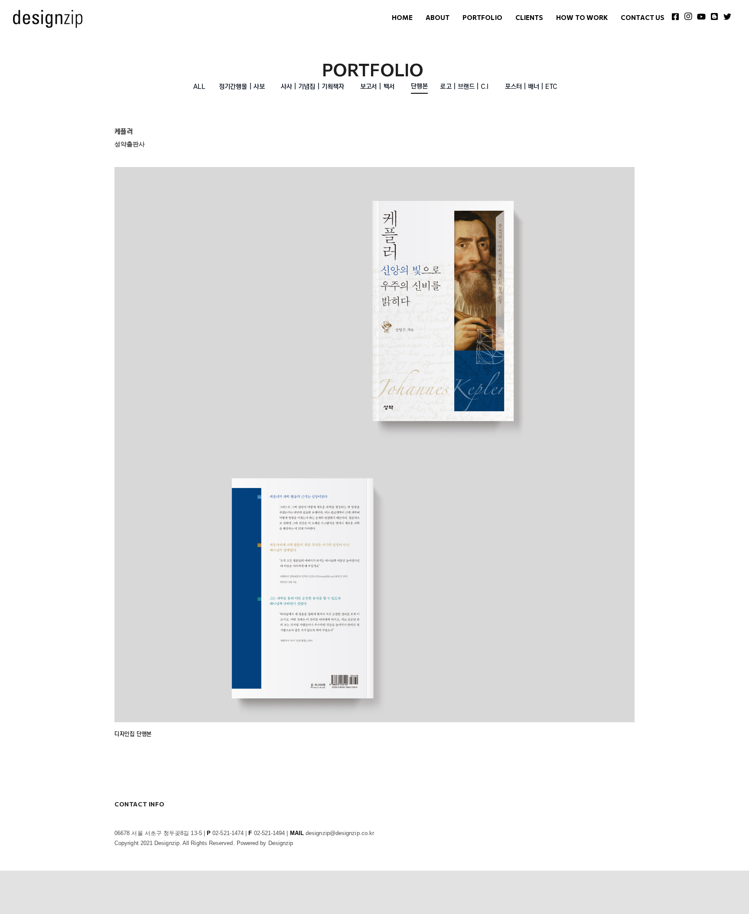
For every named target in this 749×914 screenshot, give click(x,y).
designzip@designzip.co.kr (340, 833)
